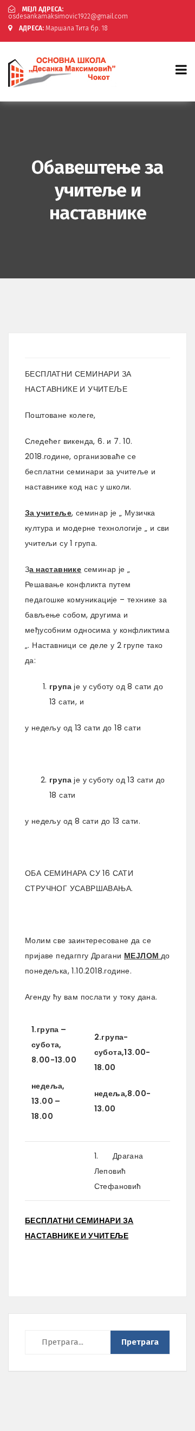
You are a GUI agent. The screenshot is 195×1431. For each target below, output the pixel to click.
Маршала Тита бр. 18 (63, 28)
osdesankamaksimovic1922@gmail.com (68, 12)
